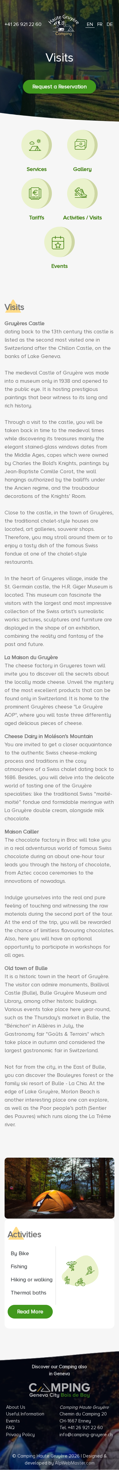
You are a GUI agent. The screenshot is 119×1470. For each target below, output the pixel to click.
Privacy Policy (20, 1434)
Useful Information (25, 1414)
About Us (15, 1407)
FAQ (10, 1427)
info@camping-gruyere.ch (86, 1434)
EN (90, 24)
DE (110, 24)
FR (100, 24)
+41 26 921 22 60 (23, 24)
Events (13, 1421)
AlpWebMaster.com (75, 1463)
